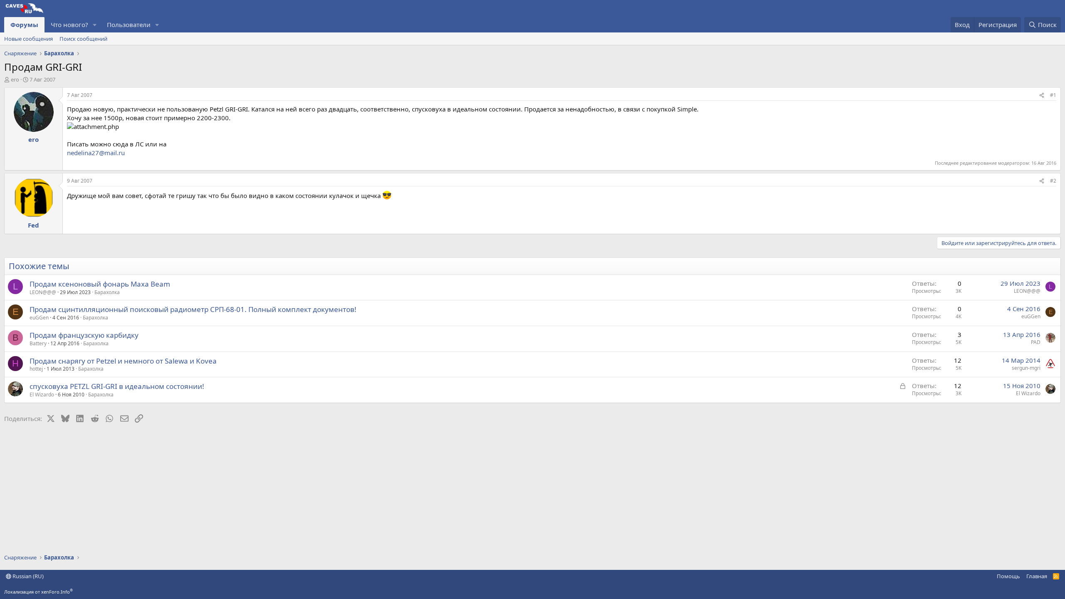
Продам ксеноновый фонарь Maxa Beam (100, 284)
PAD (1035, 342)
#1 (1053, 95)
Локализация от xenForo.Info (38, 592)
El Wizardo (42, 394)
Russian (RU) (27, 576)
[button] (95, 24)
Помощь (1008, 576)
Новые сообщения (28, 38)
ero (15, 79)
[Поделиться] (1041, 95)
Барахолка (107, 292)
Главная (1036, 576)
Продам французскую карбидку (84, 335)
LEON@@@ (43, 292)
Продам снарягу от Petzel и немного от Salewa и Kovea (123, 361)
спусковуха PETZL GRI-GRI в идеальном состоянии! (117, 386)
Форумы (24, 24)
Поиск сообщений (83, 38)
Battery (38, 343)
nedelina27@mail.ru (96, 153)
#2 (1053, 180)
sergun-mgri (1026, 367)
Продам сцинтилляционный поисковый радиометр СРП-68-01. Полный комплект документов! (193, 309)
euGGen (39, 317)
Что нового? (69, 24)
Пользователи (129, 24)
